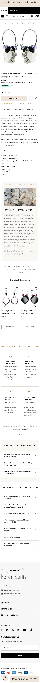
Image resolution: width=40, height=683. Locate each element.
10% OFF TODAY (20, 679)
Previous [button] (4, 307)
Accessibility (24, 668)
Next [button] (36, 307)
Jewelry (4, 10)
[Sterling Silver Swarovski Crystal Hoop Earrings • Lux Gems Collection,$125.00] (10, 296)
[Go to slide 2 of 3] (20, 333)
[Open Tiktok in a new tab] (31, 630)
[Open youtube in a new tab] (24, 630)
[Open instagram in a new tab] (18, 630)
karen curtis (5, 70)
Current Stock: (6, 92)
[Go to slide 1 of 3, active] (16, 333)
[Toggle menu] (2, 16)
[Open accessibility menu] (5, 677)
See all (29, 104)
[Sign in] (32, 16)
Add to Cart (10, 327)
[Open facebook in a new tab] (1, 630)
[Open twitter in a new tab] (7, 630)
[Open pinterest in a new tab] (13, 630)
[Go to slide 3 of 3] (23, 333)
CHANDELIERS (13, 10)
